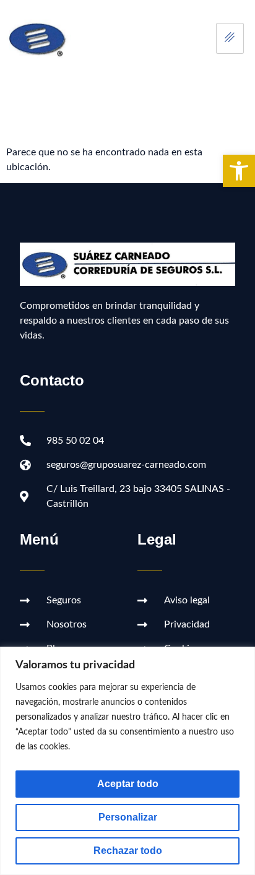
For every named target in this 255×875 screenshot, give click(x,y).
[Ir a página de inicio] (38, 38)
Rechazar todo (127, 850)
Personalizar (127, 817)
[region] (127, 761)
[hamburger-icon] (230, 38)
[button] (239, 171)
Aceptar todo (127, 783)
